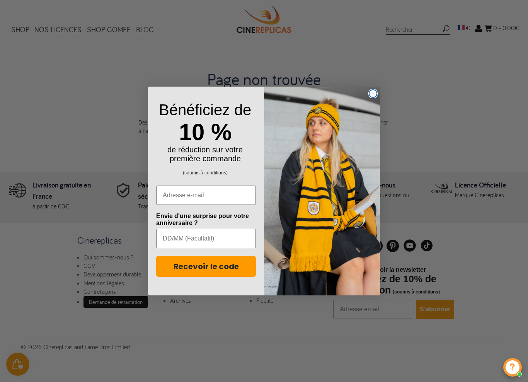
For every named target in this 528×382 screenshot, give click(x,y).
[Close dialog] (373, 93)
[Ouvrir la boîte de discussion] (512, 367)
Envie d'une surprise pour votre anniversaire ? (202, 219)
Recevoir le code (206, 266)
